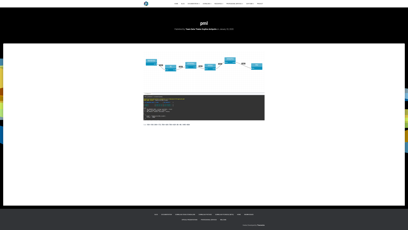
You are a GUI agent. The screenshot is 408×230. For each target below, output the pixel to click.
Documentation (193, 3)
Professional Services (234, 3)
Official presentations (189, 220)
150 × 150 (150, 125)
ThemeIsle (261, 225)
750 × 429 (165, 125)
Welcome (223, 220)
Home (176, 3)
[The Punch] (146, 3)
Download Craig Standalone (185, 214)
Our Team (249, 3)
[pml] (204, 85)
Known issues (249, 214)
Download (206, 3)
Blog (183, 3)
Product (260, 3)
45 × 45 (179, 125)
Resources (218, 3)
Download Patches (205, 214)
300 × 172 (157, 125)
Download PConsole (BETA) (224, 214)
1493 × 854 (186, 125)
